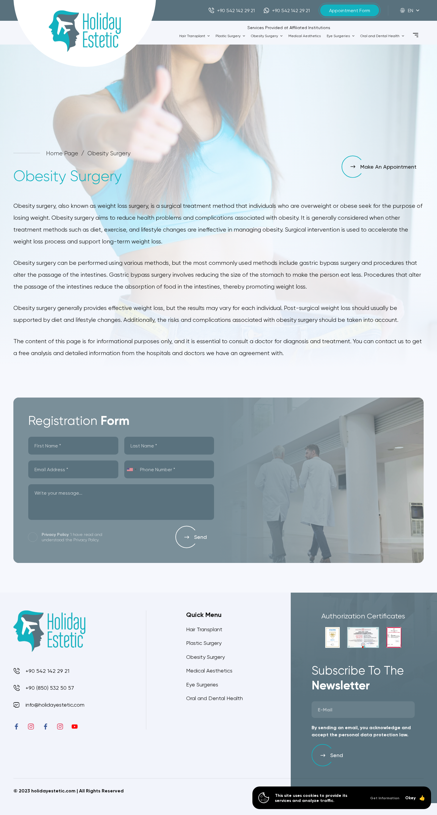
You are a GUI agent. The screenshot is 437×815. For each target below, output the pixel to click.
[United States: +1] (131, 469)
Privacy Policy (55, 534)
